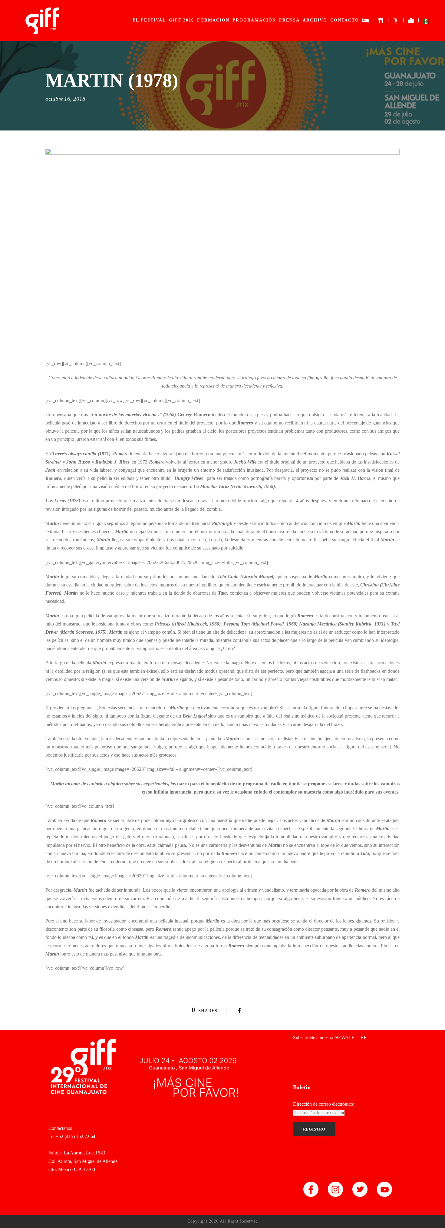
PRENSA (289, 20)
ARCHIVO (315, 20)
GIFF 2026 (181, 20)
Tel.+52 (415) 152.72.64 (71, 1136)
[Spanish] (426, 23)
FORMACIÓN (213, 20)
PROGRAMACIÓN (254, 20)
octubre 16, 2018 (65, 99)
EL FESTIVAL (149, 20)
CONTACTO (344, 20)
